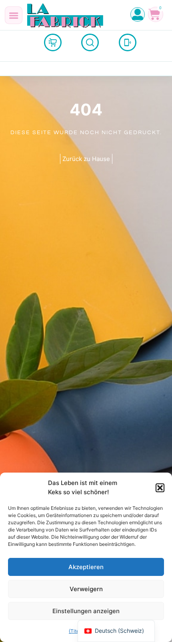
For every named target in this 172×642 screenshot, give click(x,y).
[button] (160, 488)
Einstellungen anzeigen (86, 611)
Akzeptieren (86, 567)
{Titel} (75, 631)
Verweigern (86, 589)
